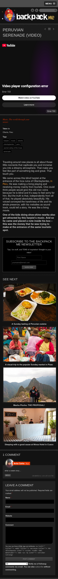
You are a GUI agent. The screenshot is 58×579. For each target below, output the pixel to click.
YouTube (32, 10)
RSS (36, 10)
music (13, 140)
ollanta (20, 140)
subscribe (39, 566)
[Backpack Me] (29, 15)
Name (7, 497)
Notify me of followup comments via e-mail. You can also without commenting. (27, 566)
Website (8, 515)
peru (18, 144)
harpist (6, 140)
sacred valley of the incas (13, 148)
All (49, 29)
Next (45, 29)
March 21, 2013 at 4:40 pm (44, 476)
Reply (8, 475)
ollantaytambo (9, 144)
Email (7, 506)
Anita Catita (19, 463)
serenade (7, 151)
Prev (53, 29)
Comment (9, 525)
